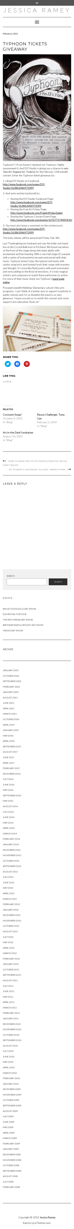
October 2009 (11, 1100)
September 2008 (12, 1170)
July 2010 (8, 1051)
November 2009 (12, 1094)
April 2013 (8, 893)
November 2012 (12, 920)
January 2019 (11, 730)
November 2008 (12, 1160)
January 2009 (11, 1148)
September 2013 (12, 866)
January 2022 (11, 692)
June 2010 (8, 1056)
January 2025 (11, 670)
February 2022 (11, 686)
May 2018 (8, 735)
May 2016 (8, 789)
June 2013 (8, 882)
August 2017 (10, 751)
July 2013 (8, 877)
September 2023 (12, 681)
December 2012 (11, 915)
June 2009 (8, 1121)
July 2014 (8, 811)
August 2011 (10, 980)
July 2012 (8, 937)
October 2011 (11, 969)
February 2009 (11, 1143)
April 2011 (8, 1002)
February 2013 (11, 904)
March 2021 (10, 713)
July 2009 (8, 1116)
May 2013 (8, 887)
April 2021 (8, 708)
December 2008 (11, 1154)
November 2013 (12, 855)
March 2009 (10, 1138)
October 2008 (11, 1165)
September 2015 (12, 795)
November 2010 (12, 1029)
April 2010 (8, 1067)
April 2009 (8, 1132)
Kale (25, 1222)
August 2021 (10, 697)
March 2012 (10, 953)
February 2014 (11, 838)
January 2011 (11, 1018)
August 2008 (10, 1176)
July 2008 (8, 1181)
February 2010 (11, 1078)
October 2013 (11, 860)
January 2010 (11, 1083)
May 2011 (8, 996)
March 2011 (10, 1007)
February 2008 (11, 1187)
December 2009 (11, 1089)
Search (11, 576)
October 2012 (11, 925)
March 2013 (10, 898)
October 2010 (11, 1034)
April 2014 (8, 828)
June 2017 (8, 757)
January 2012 (11, 964)
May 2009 (8, 1127)
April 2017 (8, 762)
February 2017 (11, 768)
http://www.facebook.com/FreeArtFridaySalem (36, 212)
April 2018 (8, 741)
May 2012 (8, 942)
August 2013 (10, 871)
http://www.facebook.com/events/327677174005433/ (41, 219)
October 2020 (11, 719)
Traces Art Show (13, 630)
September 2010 (12, 1040)
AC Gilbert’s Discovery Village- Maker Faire (37, 469)
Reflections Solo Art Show (19, 608)
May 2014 (8, 822)
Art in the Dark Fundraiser (18, 432)
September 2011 (12, 974)
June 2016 (8, 784)
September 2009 (12, 1105)
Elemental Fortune (15, 614)
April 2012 (8, 947)
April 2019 (8, 724)
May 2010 (8, 1061)
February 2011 (11, 1013)
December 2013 (11, 849)
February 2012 (11, 958)
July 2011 (8, 985)
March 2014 (10, 833)
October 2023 (11, 675)
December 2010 (11, 1024)
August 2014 (10, 806)
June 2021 (8, 702)
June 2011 (8, 991)
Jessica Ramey (37, 10)
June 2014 (8, 817)
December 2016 (11, 773)
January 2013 (11, 909)
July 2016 (8, 779)
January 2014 (11, 844)
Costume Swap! (12, 414)
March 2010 (10, 1072)
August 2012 (10, 931)
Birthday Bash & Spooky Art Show (23, 625)
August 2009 (10, 1111)
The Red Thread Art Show (18, 619)
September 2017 (12, 746)
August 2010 (10, 1045)
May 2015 (8, 800)
